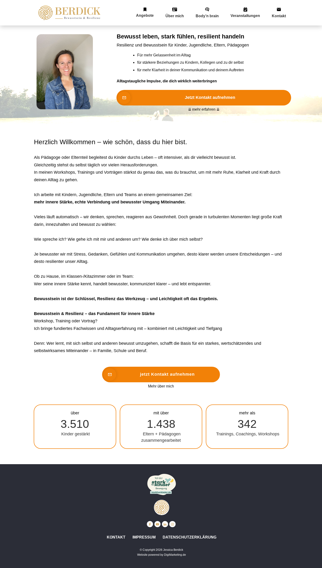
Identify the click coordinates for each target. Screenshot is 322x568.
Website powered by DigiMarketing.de (161, 554)
